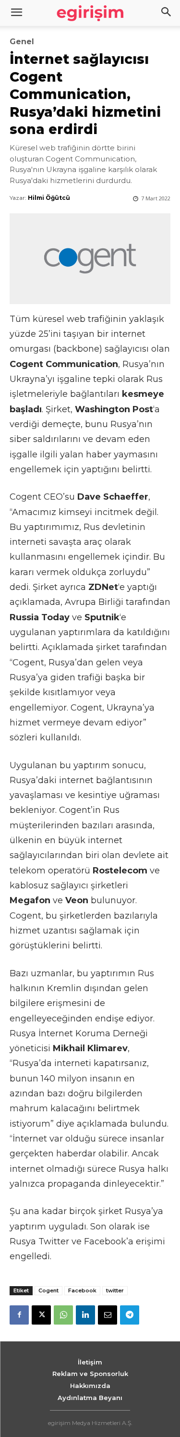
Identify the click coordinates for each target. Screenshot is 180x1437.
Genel (22, 42)
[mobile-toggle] (16, 13)
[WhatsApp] (63, 1315)
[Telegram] (129, 1315)
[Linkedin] (85, 1315)
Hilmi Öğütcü (49, 197)
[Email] (107, 1315)
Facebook (82, 1290)
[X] (41, 1315)
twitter (115, 1290)
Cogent (48, 1290)
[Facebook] (19, 1315)
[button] (166, 13)
